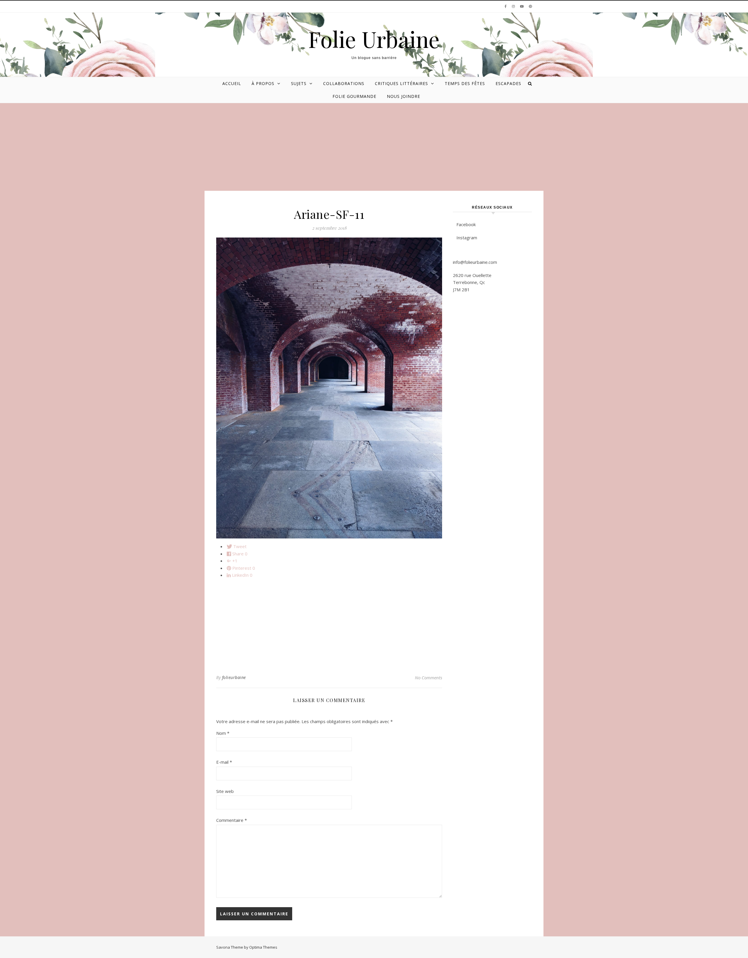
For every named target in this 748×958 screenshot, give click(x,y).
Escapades (508, 83)
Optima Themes (263, 947)
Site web (225, 791)
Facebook (466, 224)
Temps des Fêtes (465, 83)
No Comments (428, 677)
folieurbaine (234, 677)
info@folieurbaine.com (475, 262)
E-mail (224, 762)
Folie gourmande (354, 96)
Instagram (466, 237)
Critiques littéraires (401, 83)
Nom (222, 733)
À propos (263, 83)
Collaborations (343, 83)
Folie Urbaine (374, 39)
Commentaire (231, 820)
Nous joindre (403, 96)
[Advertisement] (374, 147)
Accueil (231, 83)
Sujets (299, 83)
